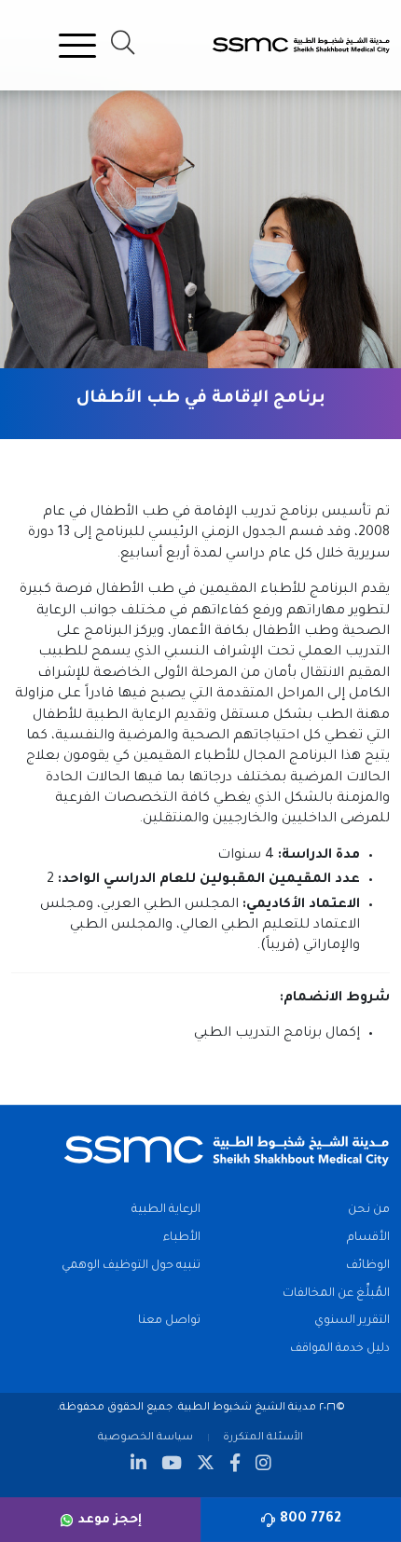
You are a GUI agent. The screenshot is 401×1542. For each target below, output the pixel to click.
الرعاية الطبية (165, 1210)
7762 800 (310, 1519)
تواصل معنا (169, 1321)
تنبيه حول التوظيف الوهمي (131, 1266)
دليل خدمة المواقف (340, 1349)
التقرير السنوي (352, 1321)
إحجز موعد (110, 1520)
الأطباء (181, 1238)
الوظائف (368, 1266)
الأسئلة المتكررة (263, 1437)
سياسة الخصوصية (145, 1437)
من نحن (369, 1210)
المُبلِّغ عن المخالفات (336, 1294)
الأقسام (368, 1238)
